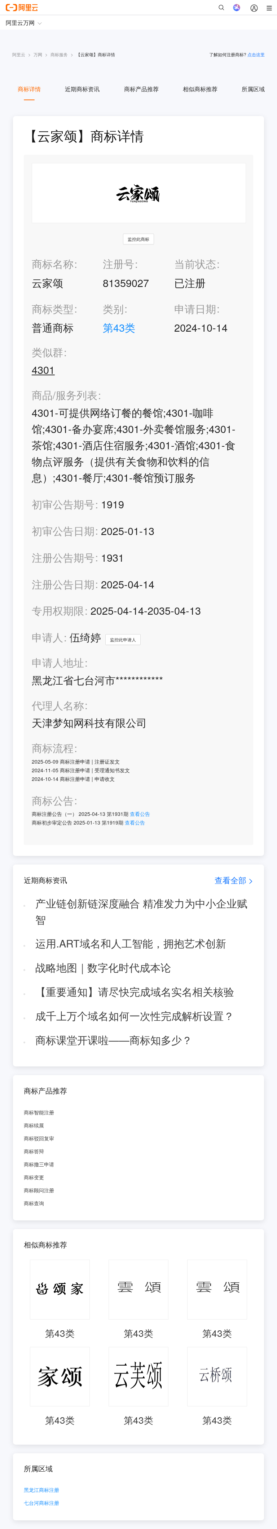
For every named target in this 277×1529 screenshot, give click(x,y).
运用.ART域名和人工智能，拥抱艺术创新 (130, 943)
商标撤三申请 (39, 1164)
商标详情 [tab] (29, 89)
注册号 (118, 263)
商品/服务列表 (64, 395)
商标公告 (53, 801)
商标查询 (34, 1203)
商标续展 (34, 1125)
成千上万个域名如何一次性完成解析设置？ (134, 1015)
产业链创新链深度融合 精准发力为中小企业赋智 (141, 911)
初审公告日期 (63, 530)
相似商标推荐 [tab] (200, 89)
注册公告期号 (63, 557)
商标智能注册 (39, 1112)
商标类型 (53, 308)
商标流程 (53, 748)
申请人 (47, 636)
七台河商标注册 (41, 1503)
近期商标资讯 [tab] (82, 89)
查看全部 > (234, 880)
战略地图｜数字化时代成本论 (103, 967)
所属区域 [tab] (253, 89)
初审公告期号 (63, 503)
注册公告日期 (63, 583)
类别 (113, 308)
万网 (38, 54)
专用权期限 (58, 610)
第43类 (119, 327)
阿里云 (18, 54)
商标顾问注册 (39, 1190)
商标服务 (59, 54)
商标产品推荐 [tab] (141, 89)
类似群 (47, 352)
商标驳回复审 (39, 1138)
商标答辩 (34, 1151)
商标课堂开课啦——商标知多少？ (113, 1039)
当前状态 (195, 263)
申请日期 (195, 308)
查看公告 (140, 813)
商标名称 (53, 263)
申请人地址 (58, 662)
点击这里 (256, 54)
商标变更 (34, 1177)
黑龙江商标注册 (41, 1490)
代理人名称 (58, 705)
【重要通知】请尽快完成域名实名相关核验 (134, 991)
